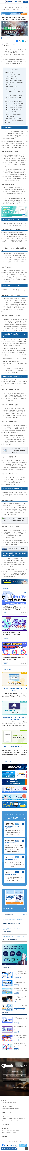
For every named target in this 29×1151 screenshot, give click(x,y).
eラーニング (20, 1138)
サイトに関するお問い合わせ (14, 1071)
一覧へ (23, 908)
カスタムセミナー (13, 1138)
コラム (5, 4)
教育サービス (5, 1136)
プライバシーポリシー (21, 1130)
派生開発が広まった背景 (14, 74)
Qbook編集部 (12, 44)
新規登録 (25, 1)
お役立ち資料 (5, 1124)
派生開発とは (9, 72)
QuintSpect (17, 1120)
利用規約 (4, 1132)
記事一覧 (11, 7)
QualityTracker (5, 1120)
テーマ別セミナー (5, 1138)
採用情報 (14, 1132)
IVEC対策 (17, 1108)
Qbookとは (4, 1130)
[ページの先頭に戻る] (26, 1148)
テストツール (5, 1116)
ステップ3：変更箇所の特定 (15, 107)
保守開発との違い (13, 76)
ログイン (20, 1)
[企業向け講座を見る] (23, 840)
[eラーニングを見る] (23, 857)
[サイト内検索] (16, 1)
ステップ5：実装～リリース (15, 111)
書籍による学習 (12, 116)
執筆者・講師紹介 (13, 1102)
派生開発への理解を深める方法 (13, 114)
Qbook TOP (4, 7)
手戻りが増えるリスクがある (15, 95)
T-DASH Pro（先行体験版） (18, 1118)
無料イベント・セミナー (8, 1112)
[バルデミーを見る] (23, 872)
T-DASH (9, 1118)
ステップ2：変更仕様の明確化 (16, 105)
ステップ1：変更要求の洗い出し (16, 103)
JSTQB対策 (4, 1108)
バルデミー (4, 1141)
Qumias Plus (4, 1118)
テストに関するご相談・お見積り (14, 1075)
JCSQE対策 (10, 1108)
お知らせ (9, 1130)
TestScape (12, 1120)
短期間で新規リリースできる (15, 80)
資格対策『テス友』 (6, 1106)
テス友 (23, 4)
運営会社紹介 (9, 1132)
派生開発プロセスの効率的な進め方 (14, 101)
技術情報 (14, 4)
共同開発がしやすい (13, 86)
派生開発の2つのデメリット (12, 89)
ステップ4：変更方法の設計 (15, 109)
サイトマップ (14, 1130)
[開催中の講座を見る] (23, 824)
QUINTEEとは (19, 1141)
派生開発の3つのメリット (12, 78)
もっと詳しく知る (14, 1079)
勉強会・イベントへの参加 (15, 118)
